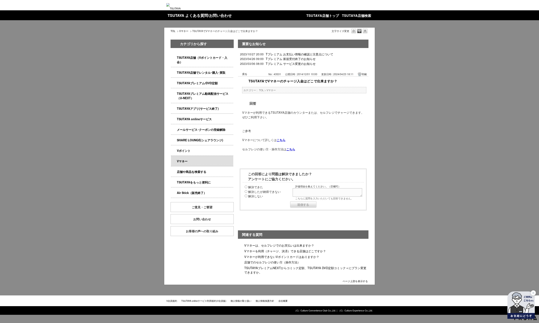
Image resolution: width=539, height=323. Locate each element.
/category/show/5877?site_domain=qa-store (174, 140)
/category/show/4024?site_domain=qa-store (174, 182)
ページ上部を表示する (355, 280)
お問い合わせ (202, 219)
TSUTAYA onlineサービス (194, 119)
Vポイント (184, 150)
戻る (244, 74)
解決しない (255, 196)
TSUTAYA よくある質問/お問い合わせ (200, 15)
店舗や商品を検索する (191, 172)
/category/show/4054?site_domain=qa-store (174, 72)
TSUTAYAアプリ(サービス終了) (198, 108)
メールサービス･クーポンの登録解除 (201, 129)
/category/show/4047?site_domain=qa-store (174, 57)
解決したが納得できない (264, 191)
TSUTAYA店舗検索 (356, 15)
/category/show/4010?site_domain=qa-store (174, 119)
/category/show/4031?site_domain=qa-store (174, 83)
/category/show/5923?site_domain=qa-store (174, 93)
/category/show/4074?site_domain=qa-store (174, 150)
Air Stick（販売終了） (192, 193)
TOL (173, 31)
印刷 (364, 74)
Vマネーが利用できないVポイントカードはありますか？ (281, 256)
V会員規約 (171, 300)
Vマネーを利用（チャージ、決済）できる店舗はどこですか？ (285, 251)
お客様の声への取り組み (202, 231)
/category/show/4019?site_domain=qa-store (174, 108)
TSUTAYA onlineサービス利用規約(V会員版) (203, 300)
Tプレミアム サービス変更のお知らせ (291, 63)
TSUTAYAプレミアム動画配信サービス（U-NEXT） (202, 95)
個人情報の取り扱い (241, 300)
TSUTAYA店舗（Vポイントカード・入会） (202, 59)
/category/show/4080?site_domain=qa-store (174, 129)
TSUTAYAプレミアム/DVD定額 (197, 83)
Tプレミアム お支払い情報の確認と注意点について (299, 54)
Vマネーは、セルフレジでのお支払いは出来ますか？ (279, 245)
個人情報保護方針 (265, 300)
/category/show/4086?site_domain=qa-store (174, 172)
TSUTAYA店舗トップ (322, 15)
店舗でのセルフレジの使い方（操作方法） (272, 262)
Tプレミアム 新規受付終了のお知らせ (291, 58)
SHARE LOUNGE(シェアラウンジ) (200, 140)
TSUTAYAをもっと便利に (194, 182)
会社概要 (283, 300)
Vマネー (183, 31)
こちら (281, 140)
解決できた (255, 187)
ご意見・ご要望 (202, 207)
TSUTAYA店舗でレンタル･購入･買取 (201, 72)
